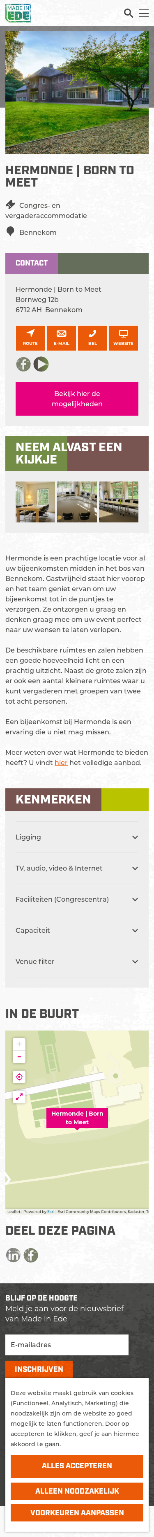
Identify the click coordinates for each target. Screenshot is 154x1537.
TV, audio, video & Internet (59, 868)
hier (61, 763)
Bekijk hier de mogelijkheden (77, 399)
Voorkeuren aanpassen (77, 1513)
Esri (51, 1211)
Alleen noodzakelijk (77, 1491)
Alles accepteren (77, 1466)
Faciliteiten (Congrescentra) (62, 899)
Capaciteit (33, 930)
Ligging (28, 837)
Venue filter (35, 961)
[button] (77, 1122)
